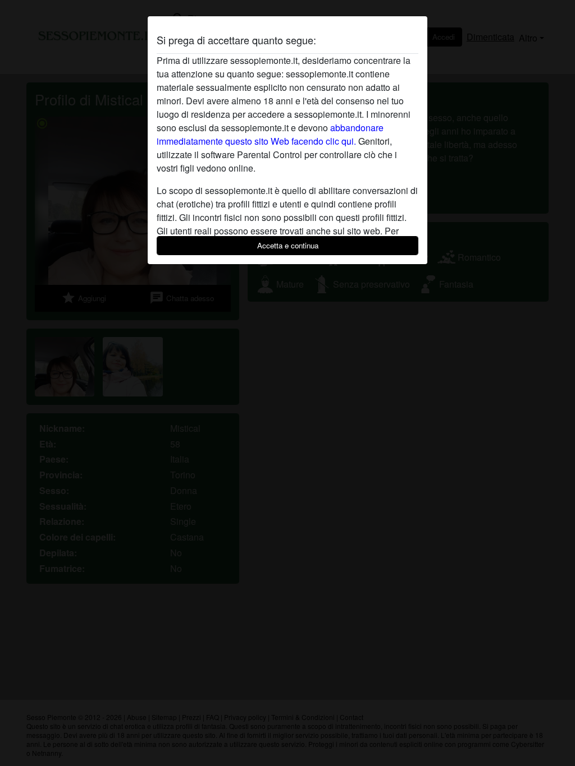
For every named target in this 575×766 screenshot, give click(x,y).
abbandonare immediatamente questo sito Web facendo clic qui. (270, 134)
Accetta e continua (287, 245)
